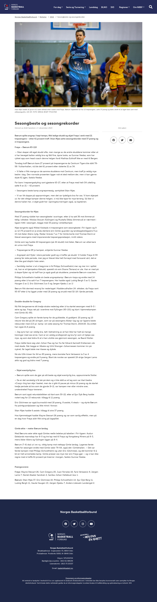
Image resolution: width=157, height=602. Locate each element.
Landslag (93, 7)
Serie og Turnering (75, 7)
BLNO (104, 7)
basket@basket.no (65, 568)
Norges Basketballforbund (26, 17)
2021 (52, 17)
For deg (57, 7)
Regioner (123, 7)
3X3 (112, 7)
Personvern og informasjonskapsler (78, 578)
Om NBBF (138, 7)
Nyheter (43, 17)
